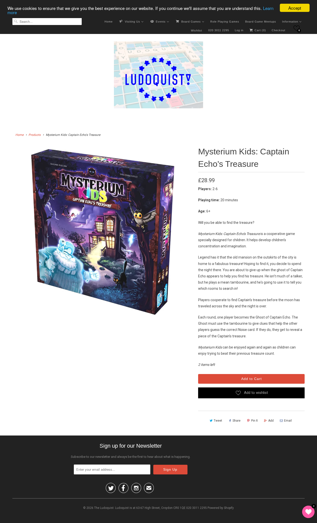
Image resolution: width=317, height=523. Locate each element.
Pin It (254, 420)
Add (271, 420)
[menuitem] (108, 21)
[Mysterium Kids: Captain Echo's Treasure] (102, 232)
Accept (294, 8)
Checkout (278, 30)
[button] (296, 28)
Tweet (218, 420)
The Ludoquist (104, 508)
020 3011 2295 (218, 30)
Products (34, 135)
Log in (239, 30)
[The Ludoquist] (158, 75)
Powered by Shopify (221, 508)
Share (236, 420)
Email (288, 420)
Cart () (260, 30)
